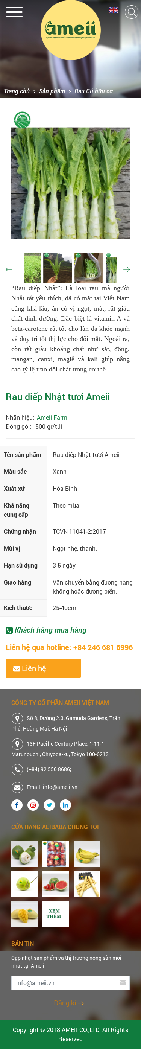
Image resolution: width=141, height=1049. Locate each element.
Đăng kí (66, 1002)
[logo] (71, 30)
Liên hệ (33, 668)
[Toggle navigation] (14, 10)
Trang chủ (17, 91)
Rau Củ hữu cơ (93, 91)
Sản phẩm (52, 91)
